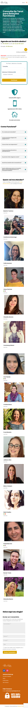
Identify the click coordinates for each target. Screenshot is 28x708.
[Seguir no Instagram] (7, 670)
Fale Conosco (5, 682)
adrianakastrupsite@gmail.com (13, 690)
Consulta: (5, 66)
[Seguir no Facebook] (4, 670)
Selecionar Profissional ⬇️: (9, 72)
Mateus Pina (20, 706)
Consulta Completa (7, 676)
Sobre (4, 678)
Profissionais (5, 680)
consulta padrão (4, 58)
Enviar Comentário (10, 652)
